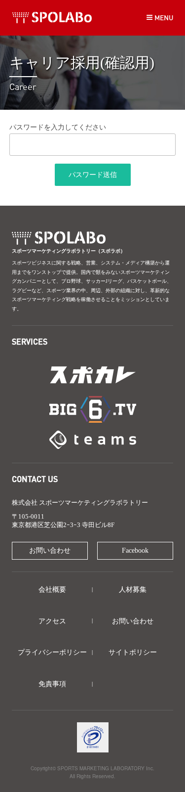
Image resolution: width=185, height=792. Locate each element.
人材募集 (133, 589)
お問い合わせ (50, 550)
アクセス (52, 621)
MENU (163, 17)
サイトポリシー (133, 652)
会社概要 (52, 589)
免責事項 (52, 684)
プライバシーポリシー (52, 652)
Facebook (135, 550)
